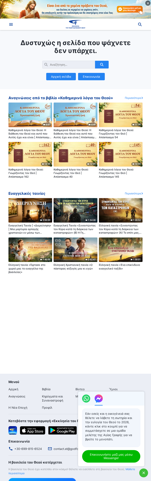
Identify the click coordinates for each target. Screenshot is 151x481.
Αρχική (13, 389)
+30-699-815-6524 (28, 449)
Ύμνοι (113, 389)
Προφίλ (47, 407)
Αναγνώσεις (16, 396)
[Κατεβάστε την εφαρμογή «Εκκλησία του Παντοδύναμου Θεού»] (12, 430)
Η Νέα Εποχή (17, 407)
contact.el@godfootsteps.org (74, 449)
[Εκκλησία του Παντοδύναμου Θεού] (75, 24)
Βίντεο (80, 389)
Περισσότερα (133, 97)
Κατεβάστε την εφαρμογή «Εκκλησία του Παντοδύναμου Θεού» (61, 421)
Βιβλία (46, 389)
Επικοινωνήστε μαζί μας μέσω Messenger (111, 456)
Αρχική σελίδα (61, 76)
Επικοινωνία (91, 76)
